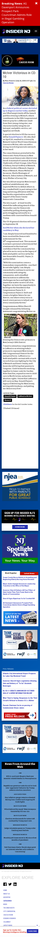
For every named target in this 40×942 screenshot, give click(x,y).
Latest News (29, 573)
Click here (7, 404)
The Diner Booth (8, 908)
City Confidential (9, 911)
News (5, 904)
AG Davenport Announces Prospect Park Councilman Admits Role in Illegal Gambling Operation (17, 13)
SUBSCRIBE (20, 527)
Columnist (7, 922)
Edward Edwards (9, 918)
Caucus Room (8, 83)
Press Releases (8, 669)
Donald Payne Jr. (16, 137)
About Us (6, 894)
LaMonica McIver (25, 396)
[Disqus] (20, 439)
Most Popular (11, 573)
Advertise (6, 897)
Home (5, 890)
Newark (7, 400)
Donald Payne (10, 396)
